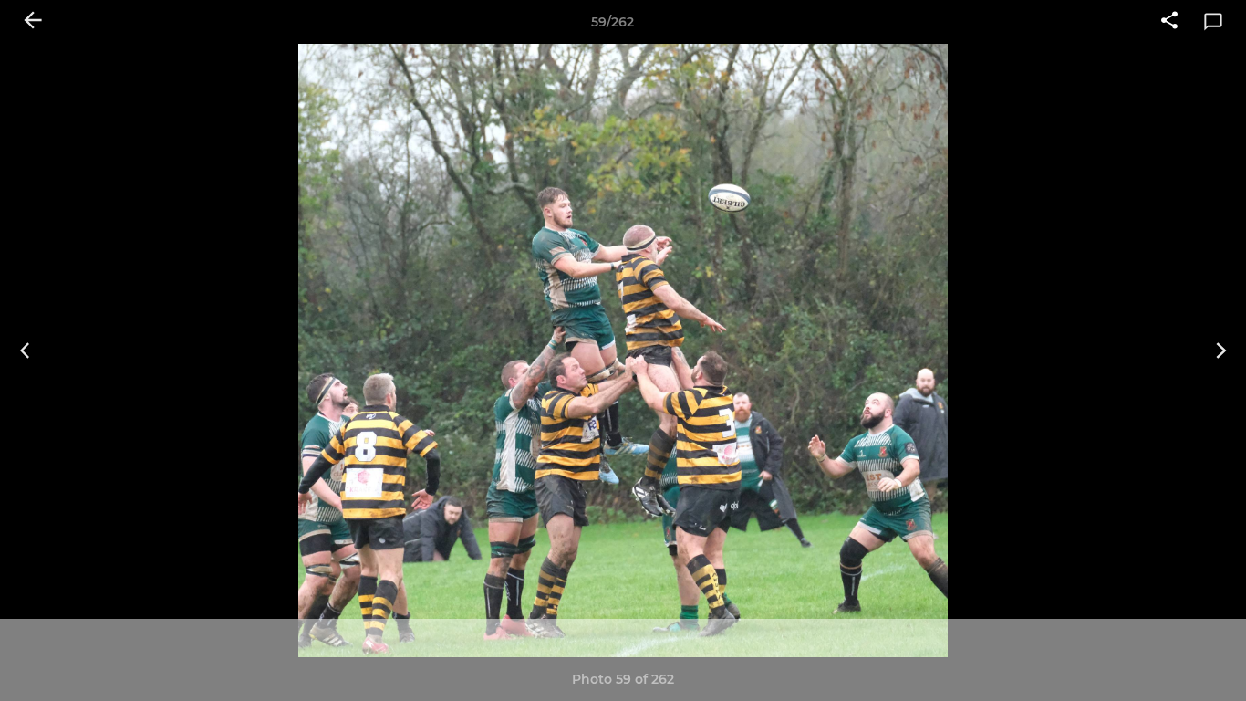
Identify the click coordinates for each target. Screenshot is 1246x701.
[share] (1169, 22)
